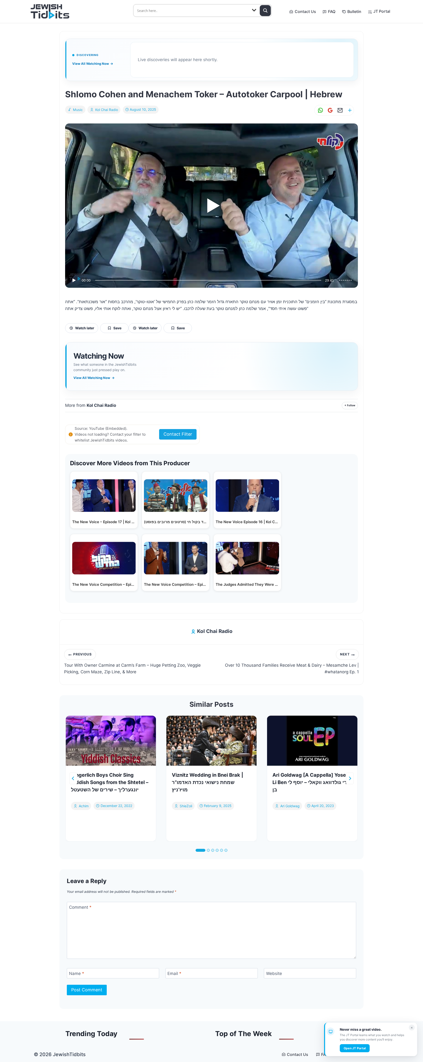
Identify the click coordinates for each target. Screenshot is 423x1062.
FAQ (331, 11)
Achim (84, 806)
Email (174, 973)
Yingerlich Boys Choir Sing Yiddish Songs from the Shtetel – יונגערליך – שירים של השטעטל (109, 782)
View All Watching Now (92, 64)
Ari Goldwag (290, 806)
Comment (80, 907)
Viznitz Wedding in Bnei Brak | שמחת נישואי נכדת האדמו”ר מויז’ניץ (207, 782)
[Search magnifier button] (265, 10)
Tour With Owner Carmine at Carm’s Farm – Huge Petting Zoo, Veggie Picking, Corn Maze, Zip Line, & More (132, 663)
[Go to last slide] (73, 778)
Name (76, 973)
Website (274, 973)
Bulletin (354, 11)
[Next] (350, 778)
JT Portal (381, 11)
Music (78, 110)
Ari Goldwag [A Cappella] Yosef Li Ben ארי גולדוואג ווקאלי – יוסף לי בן (311, 782)
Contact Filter (178, 434)
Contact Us (305, 11)
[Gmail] (329, 110)
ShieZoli (186, 806)
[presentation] (111, 741)
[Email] (339, 110)
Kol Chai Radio (106, 110)
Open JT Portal (355, 1048)
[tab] (200, 850)
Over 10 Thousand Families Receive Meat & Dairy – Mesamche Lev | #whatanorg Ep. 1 (292, 663)
